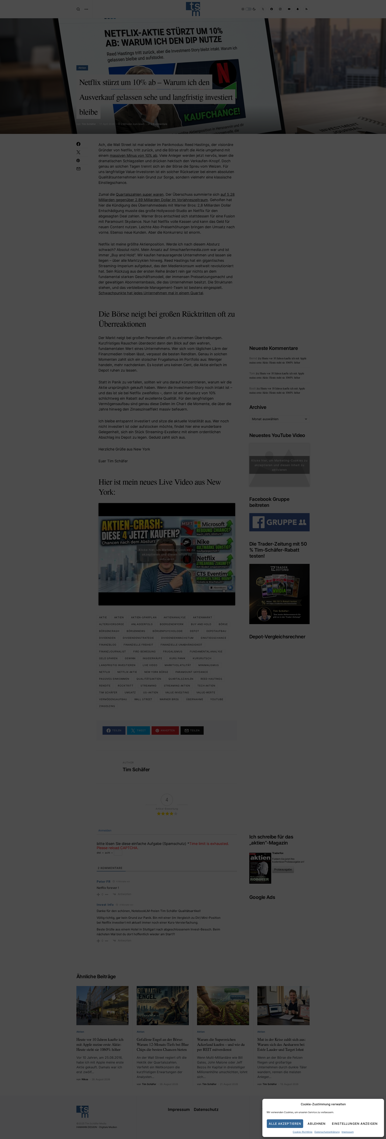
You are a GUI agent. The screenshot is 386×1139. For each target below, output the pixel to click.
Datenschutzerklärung (327, 1131)
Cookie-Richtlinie (302, 1131)
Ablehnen (316, 1124)
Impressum (348, 1131)
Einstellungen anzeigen (355, 1124)
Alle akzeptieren (285, 1124)
